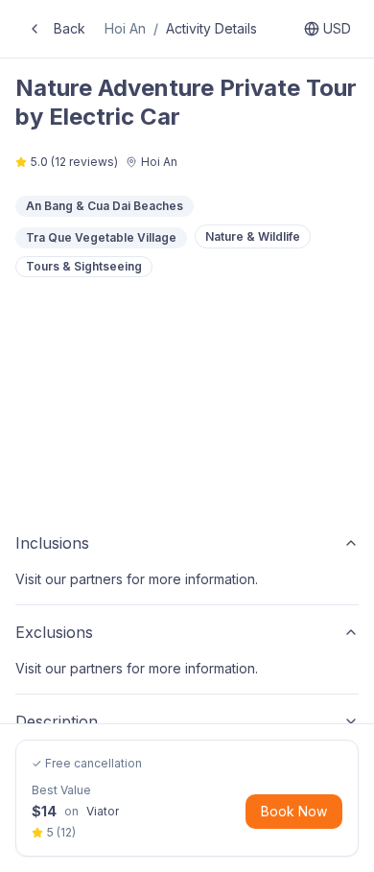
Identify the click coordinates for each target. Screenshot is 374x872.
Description (56, 721)
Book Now (294, 811)
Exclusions (54, 632)
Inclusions (52, 543)
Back (69, 28)
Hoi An (125, 28)
